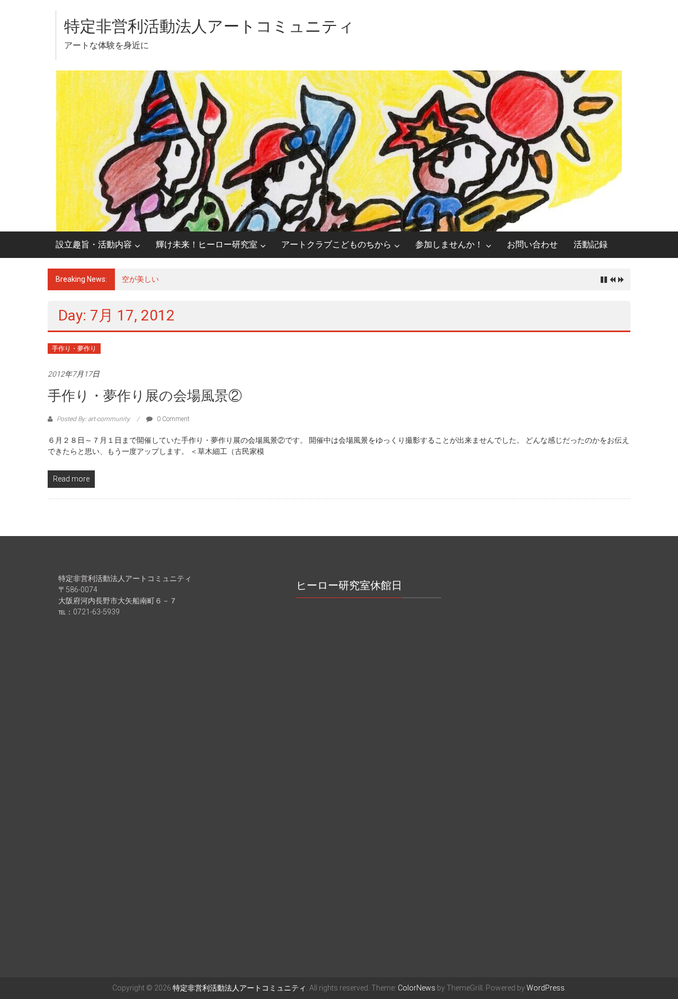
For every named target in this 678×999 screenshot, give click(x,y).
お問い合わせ (532, 244)
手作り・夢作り (74, 348)
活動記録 (591, 244)
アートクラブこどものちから (336, 244)
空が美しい (140, 279)
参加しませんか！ (449, 244)
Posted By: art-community (93, 419)
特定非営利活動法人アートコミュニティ (209, 26)
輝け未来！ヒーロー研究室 (206, 244)
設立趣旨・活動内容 (94, 244)
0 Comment (172, 419)
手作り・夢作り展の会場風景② (145, 396)
